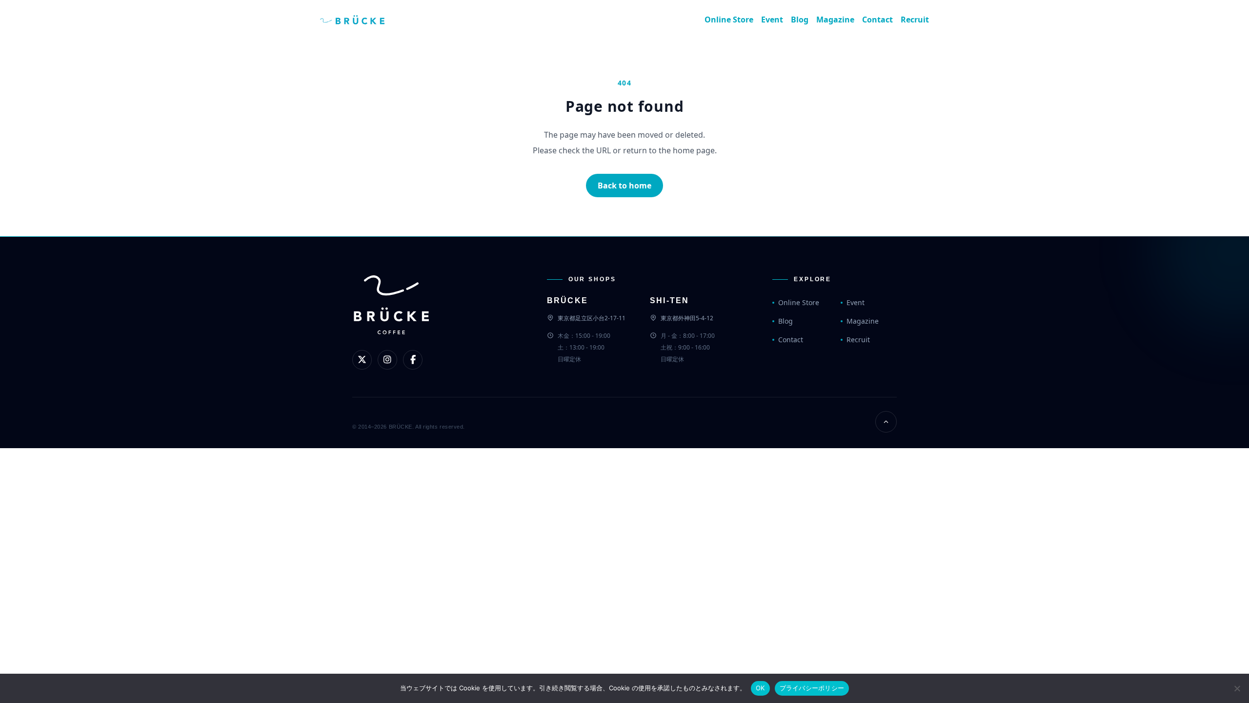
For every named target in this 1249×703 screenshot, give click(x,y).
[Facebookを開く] (413, 360)
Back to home (624, 185)
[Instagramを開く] (387, 360)
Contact (877, 19)
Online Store (729, 19)
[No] (1237, 688)
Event (772, 19)
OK (760, 688)
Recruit (915, 19)
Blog (799, 19)
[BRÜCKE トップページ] (391, 321)
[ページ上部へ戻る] (886, 422)
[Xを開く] (362, 360)
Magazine (835, 19)
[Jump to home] (360, 19)
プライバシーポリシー (812, 688)
